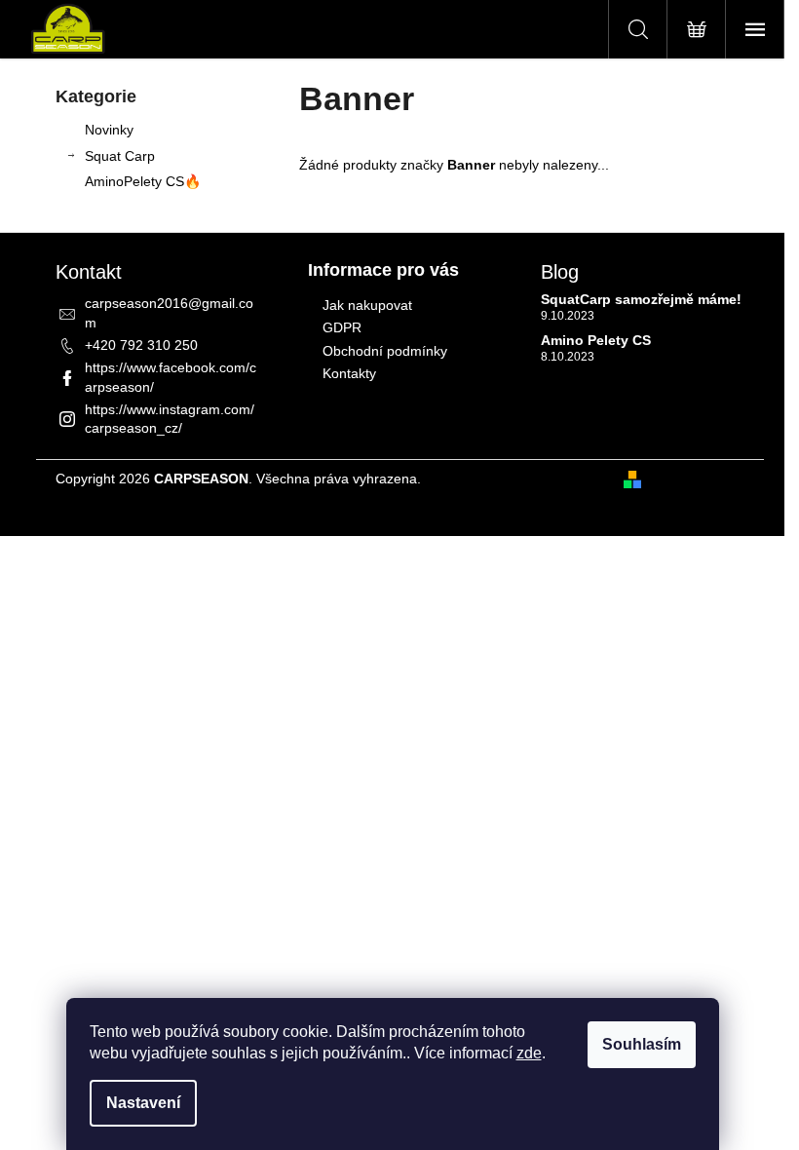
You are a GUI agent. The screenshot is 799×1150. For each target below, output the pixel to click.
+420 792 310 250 (141, 345)
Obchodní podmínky (385, 351)
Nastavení (143, 1102)
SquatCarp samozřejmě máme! (641, 299)
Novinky (109, 129)
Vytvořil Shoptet (696, 478)
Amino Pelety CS (596, 340)
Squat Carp (120, 156)
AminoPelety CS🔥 (143, 181)
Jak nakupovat (367, 305)
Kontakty (349, 373)
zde (529, 1053)
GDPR (342, 327)
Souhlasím (641, 1044)
